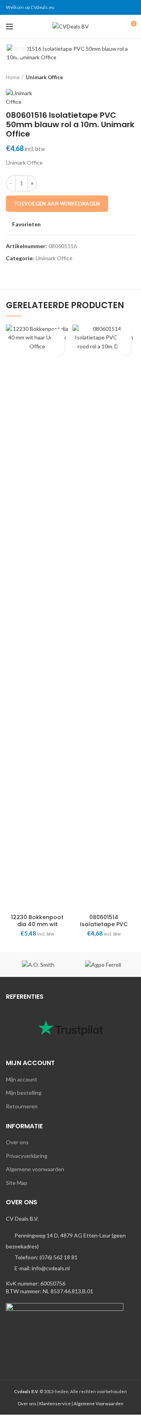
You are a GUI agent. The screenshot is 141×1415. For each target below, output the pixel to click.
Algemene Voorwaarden (98, 1403)
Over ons (17, 1142)
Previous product (115, 77)
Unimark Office (44, 77)
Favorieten (26, 224)
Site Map (16, 1182)
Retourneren (22, 1106)
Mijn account (21, 1079)
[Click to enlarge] (19, 50)
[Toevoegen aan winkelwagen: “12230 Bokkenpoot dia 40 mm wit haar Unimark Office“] (58, 349)
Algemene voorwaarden (35, 1169)
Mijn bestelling (24, 1092)
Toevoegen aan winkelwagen (57, 204)
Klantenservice (55, 1403)
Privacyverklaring (26, 1155)
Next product (131, 77)
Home (13, 77)
